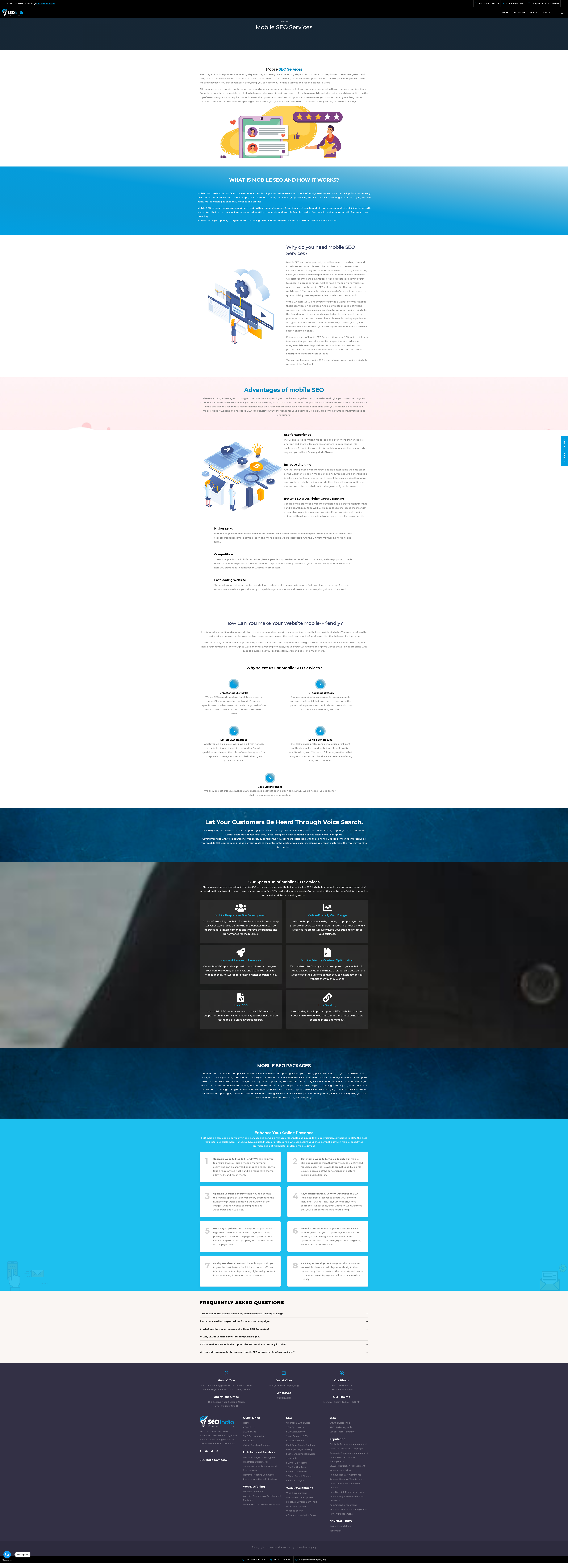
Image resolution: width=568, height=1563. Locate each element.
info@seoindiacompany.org (284, 1385)
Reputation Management (343, 1505)
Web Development (296, 1493)
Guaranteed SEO (295, 1440)
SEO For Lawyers (295, 1480)
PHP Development (296, 1506)
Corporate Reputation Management (349, 1453)
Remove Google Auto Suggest (259, 1457)
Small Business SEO (297, 1436)
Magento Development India (301, 1502)
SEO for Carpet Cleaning (299, 1476)
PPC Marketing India (341, 1427)
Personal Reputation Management (348, 1509)
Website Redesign (253, 1491)
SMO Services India (253, 1436)
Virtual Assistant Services (256, 1445)
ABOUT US (519, 12)
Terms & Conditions (340, 1526)
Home (505, 12)
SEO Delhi (291, 1458)
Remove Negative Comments (259, 1474)
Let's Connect (564, 451)
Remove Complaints (340, 1470)
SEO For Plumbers (296, 1467)
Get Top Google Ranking (299, 1449)
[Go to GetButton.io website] (7, 1560)
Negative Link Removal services (347, 1492)
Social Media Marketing (342, 1431)
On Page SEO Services (298, 1423)
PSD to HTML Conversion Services (261, 1504)
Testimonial (336, 1530)
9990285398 (284, 1398)
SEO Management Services (300, 1454)
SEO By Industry (295, 1427)
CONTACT (547, 12)
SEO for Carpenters (296, 1471)
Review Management (341, 1514)
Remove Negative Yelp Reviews (260, 1479)
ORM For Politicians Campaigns (347, 1448)
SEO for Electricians (297, 1462)
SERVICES (248, 1440)
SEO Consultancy (295, 1431)
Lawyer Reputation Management (347, 1466)
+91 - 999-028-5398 (342, 1389)
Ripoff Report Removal (255, 1462)
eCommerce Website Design (301, 1515)
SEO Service (249, 1431)
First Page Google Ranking (300, 1445)
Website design (294, 1510)
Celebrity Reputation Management (348, 1444)
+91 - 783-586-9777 (341, 1385)
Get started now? (45, 3)
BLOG (533, 12)
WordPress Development (300, 1497)
